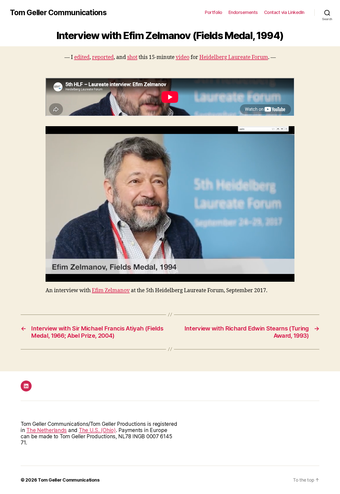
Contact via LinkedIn (284, 12)
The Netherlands (46, 430)
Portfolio (213, 12)
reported (103, 57)
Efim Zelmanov (111, 290)
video (182, 57)
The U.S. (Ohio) (97, 430)
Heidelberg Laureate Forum (233, 57)
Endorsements (243, 12)
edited (82, 57)
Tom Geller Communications (58, 12)
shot (132, 57)
